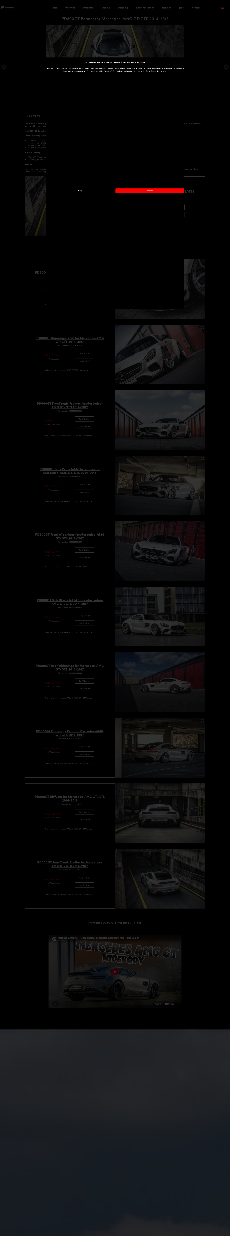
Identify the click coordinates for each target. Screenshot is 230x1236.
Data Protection (153, 71)
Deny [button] (80, 191)
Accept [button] (150, 191)
